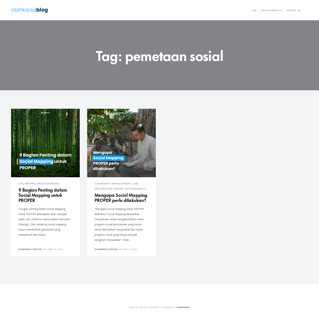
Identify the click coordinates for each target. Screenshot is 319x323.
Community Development (113, 183)
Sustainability (271, 10)
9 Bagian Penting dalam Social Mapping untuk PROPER (42, 194)
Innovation (103, 188)
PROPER (30, 183)
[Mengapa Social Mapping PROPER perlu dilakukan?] (121, 143)
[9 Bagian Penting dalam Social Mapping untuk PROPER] (45, 143)
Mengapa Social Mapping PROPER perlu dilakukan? (121, 197)
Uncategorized (48, 183)
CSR (254, 10)
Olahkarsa (183, 307)
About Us (294, 10)
